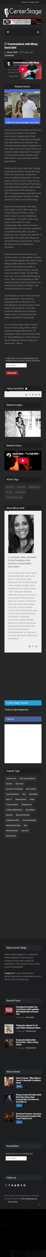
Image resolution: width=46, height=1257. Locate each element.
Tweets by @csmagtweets (16, 709)
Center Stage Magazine (28, 1199)
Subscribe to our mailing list (19, 1154)
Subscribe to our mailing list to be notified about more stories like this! (23, 359)
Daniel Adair (33, 794)
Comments (9, 55)
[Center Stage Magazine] (23, 12)
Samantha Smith (12, 831)
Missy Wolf (12, 52)
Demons (9, 784)
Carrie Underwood (12, 794)
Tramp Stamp (20, 492)
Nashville (9, 815)
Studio (32, 799)
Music (19, 1086)
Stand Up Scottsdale (13, 825)
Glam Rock (19, 784)
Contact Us (9, 973)
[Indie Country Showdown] (22, 21)
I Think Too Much (12, 805)
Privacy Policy (13, 1202)
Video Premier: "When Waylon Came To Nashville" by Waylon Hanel (28, 1080)
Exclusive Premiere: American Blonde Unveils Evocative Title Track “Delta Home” (28, 1116)
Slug (25, 825)
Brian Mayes (30, 810)
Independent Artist (12, 820)
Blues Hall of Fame (22, 815)
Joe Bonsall (21, 487)
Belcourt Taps (11, 836)
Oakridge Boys (34, 487)
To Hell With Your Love (14, 497)
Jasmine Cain (11, 778)
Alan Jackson (31, 789)
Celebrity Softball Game (14, 810)
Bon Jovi (9, 492)
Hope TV (9, 799)
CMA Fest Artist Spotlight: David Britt (22, 122)
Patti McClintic (31, 1031)
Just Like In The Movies (14, 789)
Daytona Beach (20, 799)
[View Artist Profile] (26, 388)
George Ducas (26, 805)
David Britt (9, 487)
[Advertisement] (23, 678)
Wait (23, 794)
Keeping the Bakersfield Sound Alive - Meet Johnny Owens (27, 1042)
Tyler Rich (24, 831)
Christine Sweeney (29, 820)
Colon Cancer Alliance (27, 778)
